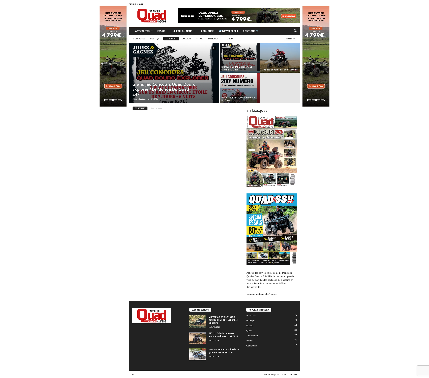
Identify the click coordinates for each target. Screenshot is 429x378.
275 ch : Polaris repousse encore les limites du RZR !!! (223, 335)
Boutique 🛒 (251, 31)
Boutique (155, 38)
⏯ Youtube (207, 31)
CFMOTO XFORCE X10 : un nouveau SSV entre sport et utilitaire (223, 319)
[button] (295, 31)
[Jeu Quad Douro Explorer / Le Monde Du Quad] (240, 58)
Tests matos (252, 335)
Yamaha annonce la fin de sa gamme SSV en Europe (224, 351)
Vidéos (249, 340)
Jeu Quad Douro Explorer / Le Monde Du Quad (236, 68)
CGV (284, 374)
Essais (161, 31)
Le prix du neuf (182, 31)
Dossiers (186, 38)
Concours (171, 38)
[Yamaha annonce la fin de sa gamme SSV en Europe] (197, 354)
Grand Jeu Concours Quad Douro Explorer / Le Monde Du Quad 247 (163, 89)
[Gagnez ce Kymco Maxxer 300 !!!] (280, 58)
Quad (249, 330)
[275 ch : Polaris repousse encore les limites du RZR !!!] (197, 338)
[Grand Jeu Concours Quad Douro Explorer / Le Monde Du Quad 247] (174, 73)
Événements (214, 38)
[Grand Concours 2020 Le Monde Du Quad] (240, 88)
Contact (293, 374)
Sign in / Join (136, 4)
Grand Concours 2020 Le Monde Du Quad (238, 99)
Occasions (251, 345)
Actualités (142, 31)
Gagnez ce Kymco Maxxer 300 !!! (279, 69)
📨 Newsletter (228, 31)
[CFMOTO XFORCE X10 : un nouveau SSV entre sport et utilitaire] (197, 321)
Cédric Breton (139, 99)
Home (152, 108)
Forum (229, 38)
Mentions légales (271, 374)
